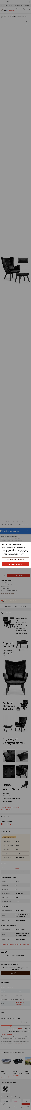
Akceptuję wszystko (15, 564)
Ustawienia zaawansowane (15, 559)
